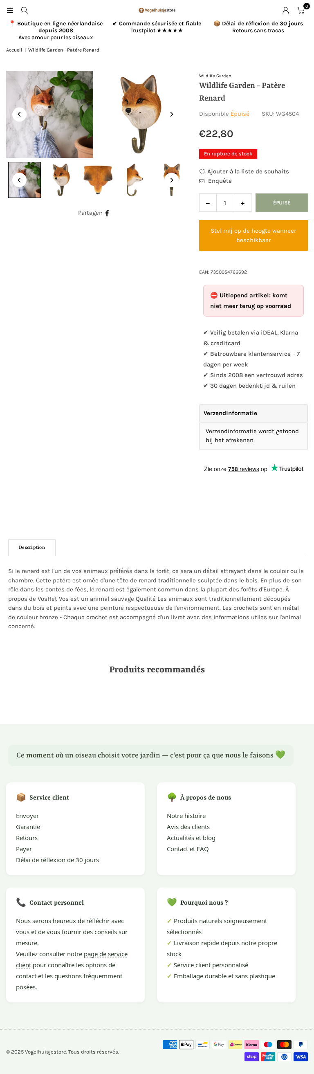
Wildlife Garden (215, 76)
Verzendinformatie (230, 413)
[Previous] (19, 114)
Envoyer (27, 815)
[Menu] (9, 10)
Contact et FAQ (188, 849)
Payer (24, 849)
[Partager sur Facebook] (107, 213)
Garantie (28, 826)
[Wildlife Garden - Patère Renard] (61, 180)
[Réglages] (285, 10)
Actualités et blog (191, 838)
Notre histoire (186, 815)
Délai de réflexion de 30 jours (57, 860)
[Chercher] (24, 10)
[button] (300, 10)
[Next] (171, 114)
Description (32, 547)
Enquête (219, 180)
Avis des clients (188, 826)
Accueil (14, 50)
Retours (27, 838)
